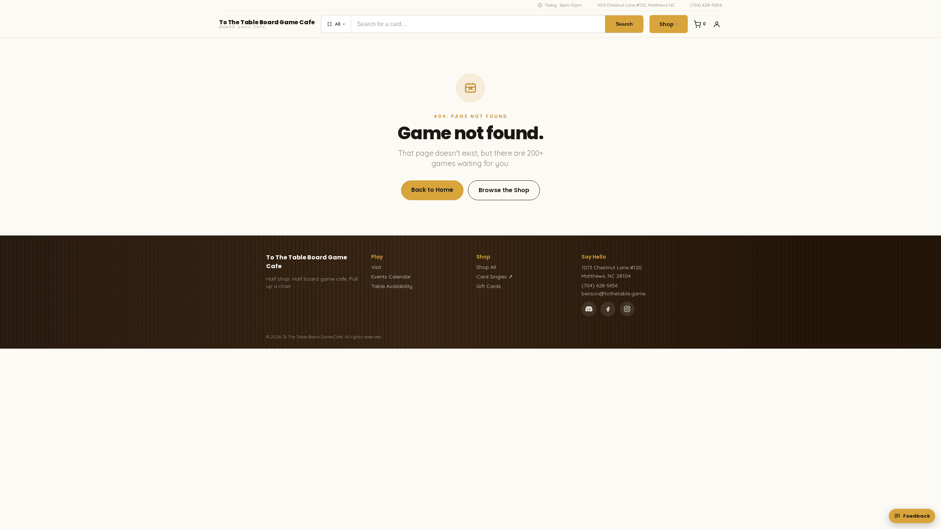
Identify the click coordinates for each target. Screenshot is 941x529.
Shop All (486, 267)
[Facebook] (608, 309)
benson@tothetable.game (613, 293)
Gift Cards (488, 286)
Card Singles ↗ (494, 276)
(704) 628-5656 (706, 5)
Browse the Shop (504, 190)
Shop (668, 24)
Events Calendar (391, 276)
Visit (376, 267)
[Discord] (589, 309)
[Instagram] (627, 309)
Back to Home (432, 190)
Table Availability (391, 286)
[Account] (717, 24)
